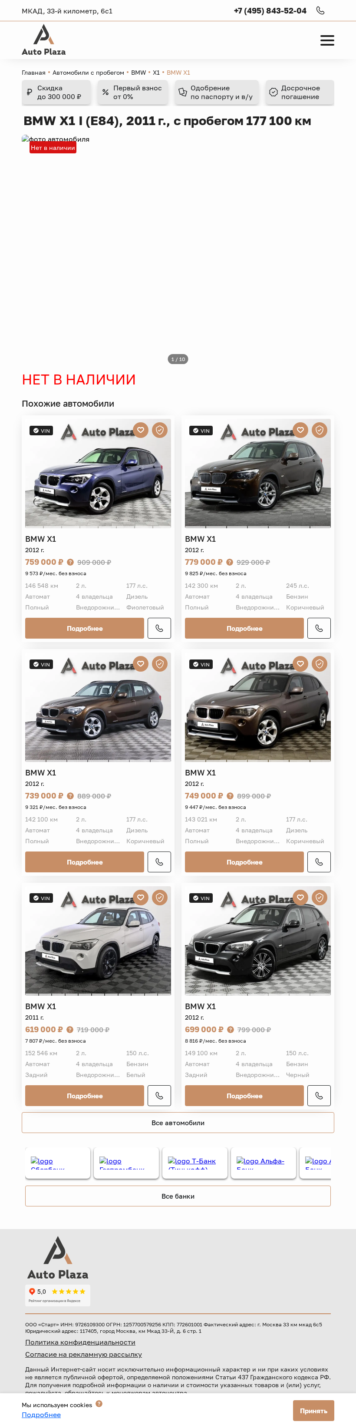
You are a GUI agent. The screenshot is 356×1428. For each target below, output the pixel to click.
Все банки (178, 1196)
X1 (156, 72)
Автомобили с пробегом (88, 72)
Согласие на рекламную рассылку (83, 1354)
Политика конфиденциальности (80, 1342)
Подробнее (85, 628)
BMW (138, 72)
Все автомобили (178, 1122)
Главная (34, 72)
